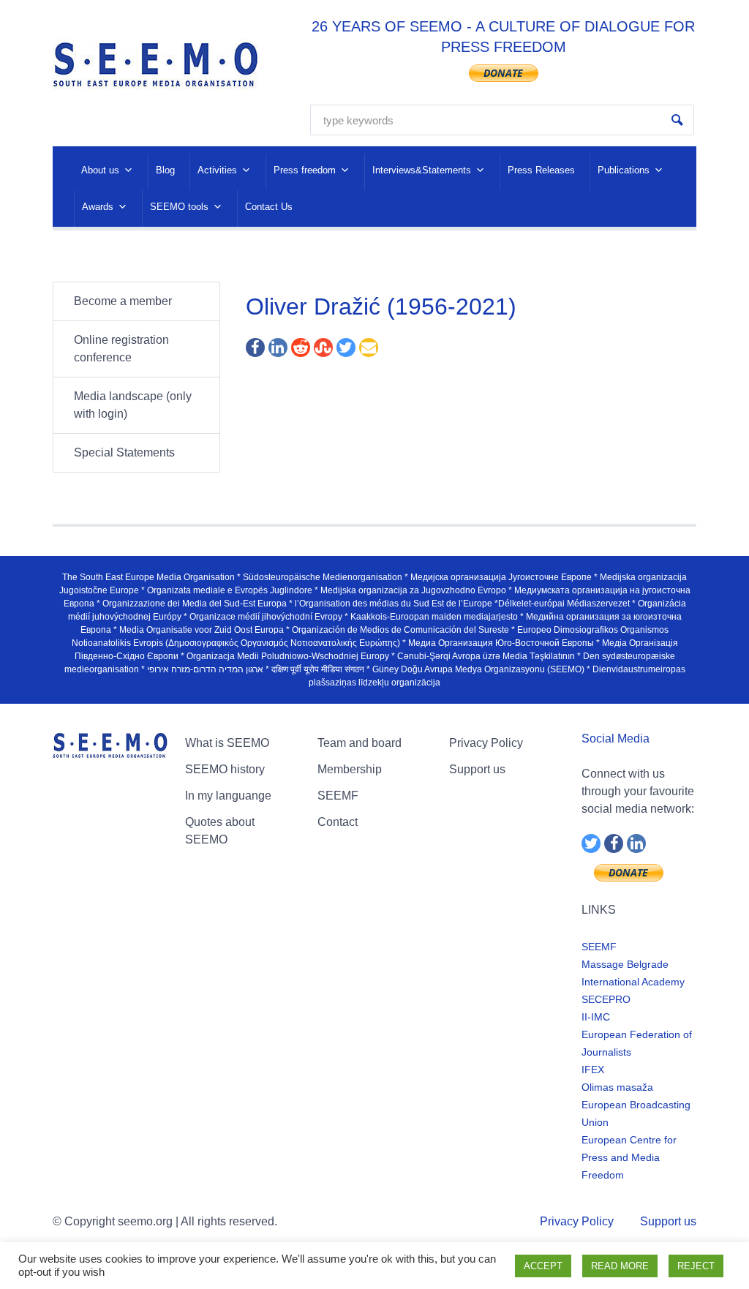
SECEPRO (606, 999)
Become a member (123, 301)
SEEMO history (225, 769)
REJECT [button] (696, 1265)
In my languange (228, 795)
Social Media (615, 738)
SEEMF (337, 795)
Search (677, 120)
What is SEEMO (227, 743)
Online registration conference (121, 349)
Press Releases (541, 170)
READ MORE (620, 1265)
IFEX (592, 1069)
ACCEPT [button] (543, 1265)
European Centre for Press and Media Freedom (629, 1157)
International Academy (633, 982)
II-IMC (595, 1017)
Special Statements (124, 452)
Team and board (359, 743)
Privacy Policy (486, 743)
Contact (337, 822)
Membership (349, 769)
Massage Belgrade (625, 964)
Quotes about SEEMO (220, 831)
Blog (165, 170)
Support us (477, 769)
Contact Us (269, 206)
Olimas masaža (617, 1087)
